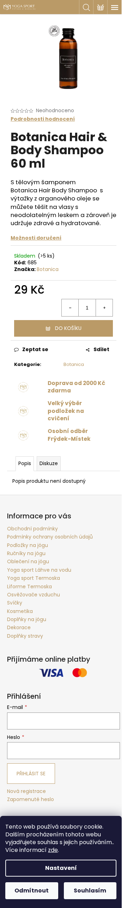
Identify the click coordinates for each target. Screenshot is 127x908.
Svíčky (14, 602)
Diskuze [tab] (49, 463)
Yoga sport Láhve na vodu (39, 569)
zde (53, 850)
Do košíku (68, 328)
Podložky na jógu (27, 545)
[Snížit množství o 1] (70, 307)
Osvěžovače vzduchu (33, 594)
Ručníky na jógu (26, 553)
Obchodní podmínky (32, 528)
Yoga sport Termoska (33, 578)
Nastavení (61, 868)
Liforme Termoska (29, 586)
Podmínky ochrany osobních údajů (50, 536)
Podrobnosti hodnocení (43, 119)
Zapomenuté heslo (30, 799)
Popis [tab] (24, 463)
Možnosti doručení (36, 237)
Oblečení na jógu (28, 561)
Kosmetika (20, 611)
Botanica (48, 269)
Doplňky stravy (25, 635)
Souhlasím (90, 890)
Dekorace (19, 627)
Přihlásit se (31, 773)
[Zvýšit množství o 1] (104, 307)
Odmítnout (31, 890)
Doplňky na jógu (26, 619)
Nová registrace (26, 791)
